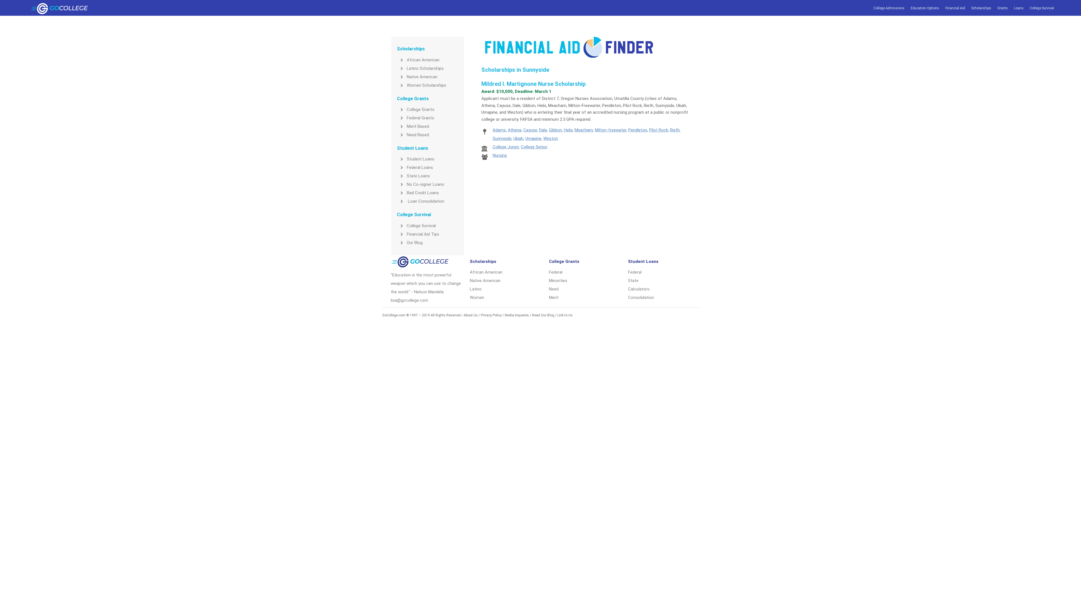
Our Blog (415, 242)
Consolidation (641, 297)
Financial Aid (955, 8)
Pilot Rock (658, 130)
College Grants (420, 109)
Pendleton (637, 130)
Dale (543, 130)
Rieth (675, 130)
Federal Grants (420, 117)
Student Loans (420, 159)
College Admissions (889, 8)
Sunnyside (502, 138)
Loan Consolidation (425, 201)
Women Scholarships (426, 85)
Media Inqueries (517, 315)
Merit (554, 297)
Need (554, 289)
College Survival (1042, 8)
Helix (568, 130)
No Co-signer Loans (425, 184)
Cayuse (530, 130)
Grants (1002, 8)
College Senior (534, 146)
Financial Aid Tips (423, 234)
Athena (514, 130)
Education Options (925, 8)
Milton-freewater (610, 130)
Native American (422, 76)
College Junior (506, 146)
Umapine (533, 138)
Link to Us (565, 315)
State (633, 280)
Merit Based (418, 126)
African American (423, 59)
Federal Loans (420, 167)
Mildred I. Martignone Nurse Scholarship (533, 84)
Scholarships (981, 8)
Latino (476, 289)
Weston (550, 138)
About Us (471, 315)
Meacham (584, 130)
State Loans (418, 175)
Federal (555, 272)
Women (477, 297)
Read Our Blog (543, 315)
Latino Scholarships (425, 68)
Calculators (638, 289)
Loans (1019, 8)
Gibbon (555, 130)
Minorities (558, 280)
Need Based (418, 134)
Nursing (500, 155)
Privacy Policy (491, 315)
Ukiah (518, 138)
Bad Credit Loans (423, 192)
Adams (499, 130)
